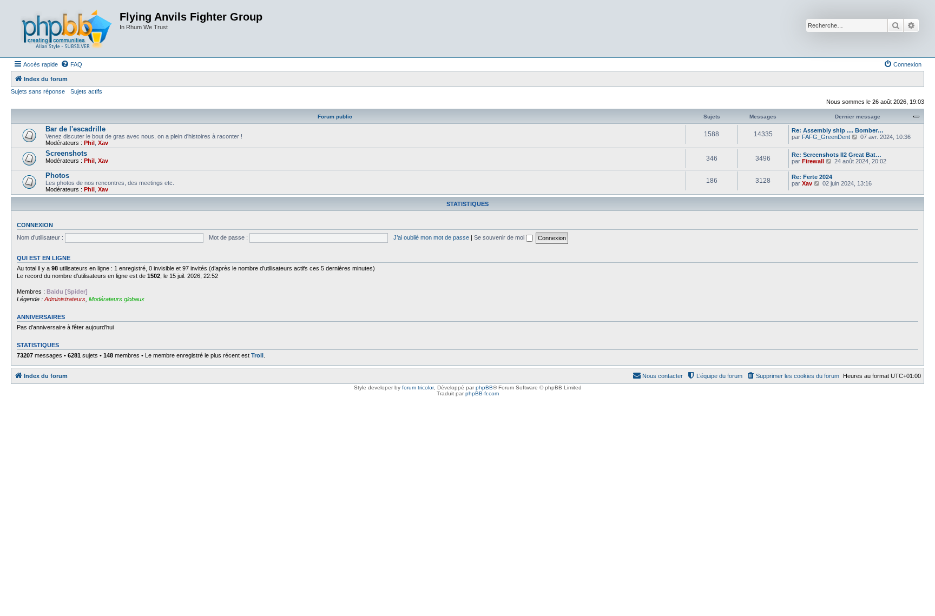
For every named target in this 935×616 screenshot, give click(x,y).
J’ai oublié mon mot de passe (431, 237)
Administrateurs (64, 299)
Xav (103, 143)
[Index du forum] (67, 29)
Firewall (813, 161)
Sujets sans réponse (38, 91)
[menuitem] (71, 64)
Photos (57, 175)
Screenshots (66, 153)
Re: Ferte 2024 (812, 177)
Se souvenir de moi (500, 237)
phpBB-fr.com (482, 393)
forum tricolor (418, 387)
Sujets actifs (86, 91)
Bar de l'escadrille (75, 129)
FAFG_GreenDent (826, 137)
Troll (257, 355)
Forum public (335, 117)
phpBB (484, 387)
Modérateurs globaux (116, 299)
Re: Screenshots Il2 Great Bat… (836, 154)
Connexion (35, 225)
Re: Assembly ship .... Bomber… (838, 130)
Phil (89, 143)
